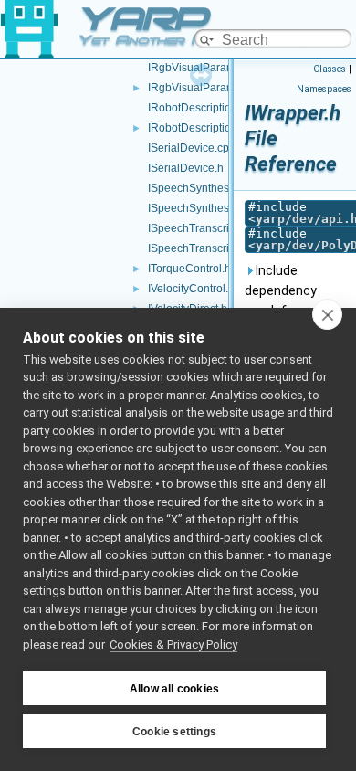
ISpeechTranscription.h (205, 248)
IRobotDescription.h (197, 127)
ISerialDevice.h (186, 168)
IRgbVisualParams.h (199, 87)
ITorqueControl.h (189, 268)
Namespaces (324, 89)
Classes (329, 69)
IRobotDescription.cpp (203, 107)
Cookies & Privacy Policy (173, 644)
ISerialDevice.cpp (192, 148)
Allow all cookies (174, 688)
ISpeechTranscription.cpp (211, 228)
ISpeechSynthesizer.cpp (207, 188)
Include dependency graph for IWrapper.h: (281, 300)
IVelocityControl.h (191, 288)
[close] (327, 314)
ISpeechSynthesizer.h (202, 208)
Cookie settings (174, 731)
